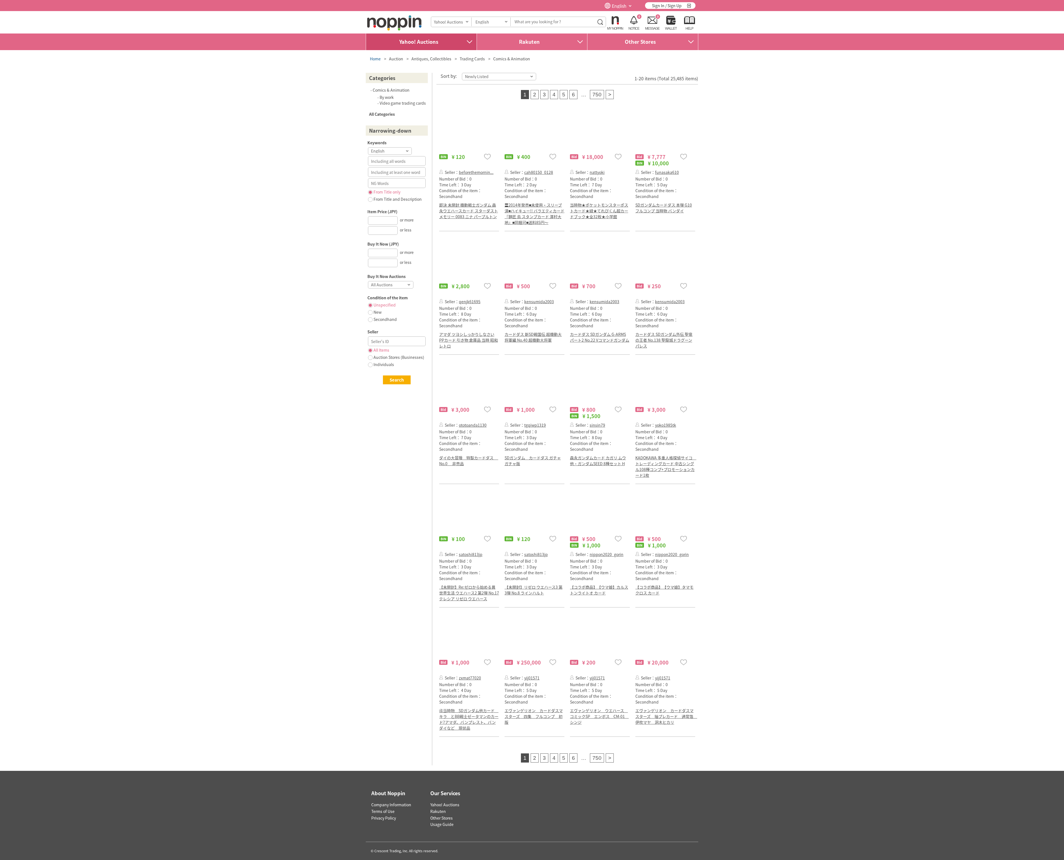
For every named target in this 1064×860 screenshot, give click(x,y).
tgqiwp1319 (535, 425)
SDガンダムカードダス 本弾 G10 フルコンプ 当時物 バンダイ (663, 207)
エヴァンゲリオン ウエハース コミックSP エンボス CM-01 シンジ (599, 716)
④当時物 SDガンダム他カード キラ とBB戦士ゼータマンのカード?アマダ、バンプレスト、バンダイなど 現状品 (468, 719)
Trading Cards (472, 58)
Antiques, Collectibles (431, 58)
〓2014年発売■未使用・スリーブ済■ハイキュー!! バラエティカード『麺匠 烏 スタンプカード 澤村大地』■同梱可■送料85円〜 (534, 213)
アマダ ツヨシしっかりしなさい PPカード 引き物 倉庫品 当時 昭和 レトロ (468, 340)
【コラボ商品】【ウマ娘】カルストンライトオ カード (599, 590)
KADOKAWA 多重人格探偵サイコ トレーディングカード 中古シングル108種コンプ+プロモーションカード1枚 (665, 466)
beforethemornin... (476, 172)
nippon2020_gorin (606, 554)
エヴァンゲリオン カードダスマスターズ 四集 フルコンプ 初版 (534, 716)
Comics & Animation (511, 58)
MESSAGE (652, 28)
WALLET (671, 28)
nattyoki (597, 172)
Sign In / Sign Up (667, 5)
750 (597, 94)
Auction (396, 58)
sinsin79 (597, 425)
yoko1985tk (665, 425)
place (394, 22)
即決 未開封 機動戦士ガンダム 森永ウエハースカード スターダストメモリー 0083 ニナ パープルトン (468, 210)
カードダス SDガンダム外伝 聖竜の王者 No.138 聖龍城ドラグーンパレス (663, 340)
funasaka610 (667, 172)
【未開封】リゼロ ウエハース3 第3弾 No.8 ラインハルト (533, 590)
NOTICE (633, 28)
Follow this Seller (441, 171)
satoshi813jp (470, 554)
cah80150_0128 (538, 172)
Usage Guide (442, 824)
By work (387, 97)
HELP (689, 28)
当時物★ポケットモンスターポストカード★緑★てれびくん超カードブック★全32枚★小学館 (599, 210)
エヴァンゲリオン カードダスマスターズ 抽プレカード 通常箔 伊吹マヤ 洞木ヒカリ (666, 716)
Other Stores (640, 41)
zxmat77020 (470, 678)
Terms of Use (383, 811)
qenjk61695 (469, 301)
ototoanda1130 (473, 425)
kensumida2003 (539, 301)
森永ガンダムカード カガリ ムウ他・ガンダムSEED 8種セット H (598, 460)
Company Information (391, 804)
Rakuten (529, 41)
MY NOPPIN (615, 28)
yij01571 (531, 678)
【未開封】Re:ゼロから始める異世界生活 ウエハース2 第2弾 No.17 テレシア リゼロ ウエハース (469, 592)
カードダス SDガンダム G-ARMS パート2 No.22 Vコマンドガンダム (599, 337)
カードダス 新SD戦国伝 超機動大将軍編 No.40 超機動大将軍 (533, 337)
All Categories (382, 114)
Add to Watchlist (487, 156)
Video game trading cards (403, 103)
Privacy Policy (383, 818)
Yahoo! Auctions (418, 41)
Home (375, 58)
